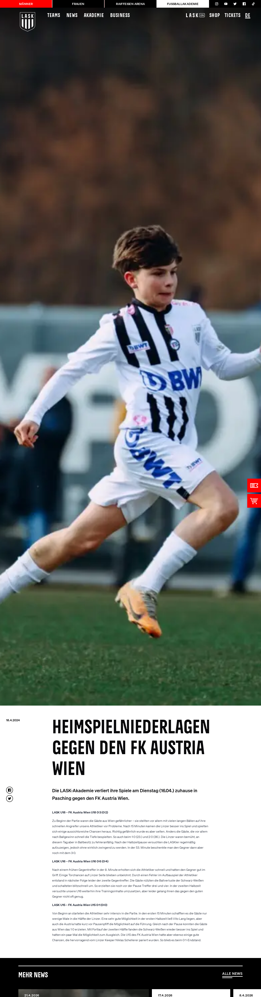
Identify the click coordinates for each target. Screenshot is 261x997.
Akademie (94, 15)
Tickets (233, 15)
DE (247, 15)
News (72, 15)
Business (120, 15)
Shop (214, 15)
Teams (53, 15)
